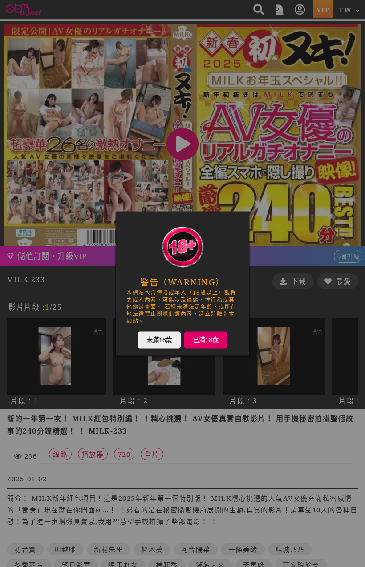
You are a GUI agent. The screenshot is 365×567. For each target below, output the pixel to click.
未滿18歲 (159, 339)
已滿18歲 (206, 339)
